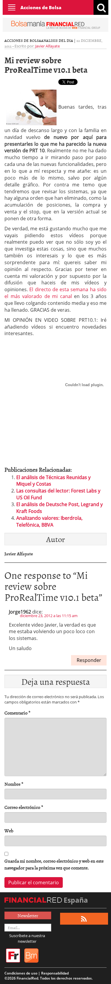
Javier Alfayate (47, 46)
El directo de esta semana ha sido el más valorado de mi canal (55, 293)
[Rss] (84, 919)
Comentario (17, 712)
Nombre (13, 784)
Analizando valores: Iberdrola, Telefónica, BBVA (49, 521)
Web (8, 830)
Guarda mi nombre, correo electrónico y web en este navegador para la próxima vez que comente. (54, 864)
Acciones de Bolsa (40, 7)
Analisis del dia (57, 40)
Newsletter (27, 915)
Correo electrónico (23, 807)
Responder (89, 660)
